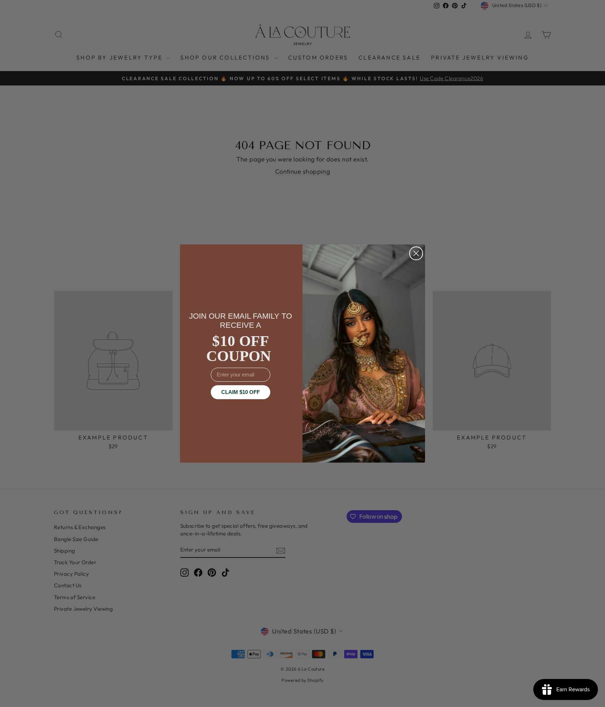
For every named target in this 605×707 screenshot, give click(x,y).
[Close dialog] (416, 253)
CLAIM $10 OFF (240, 392)
